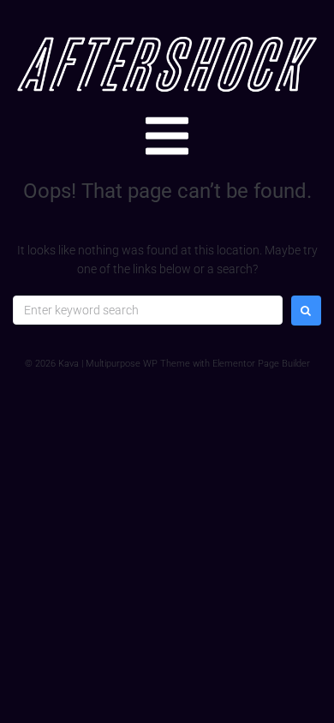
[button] (167, 135)
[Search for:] (148, 310)
